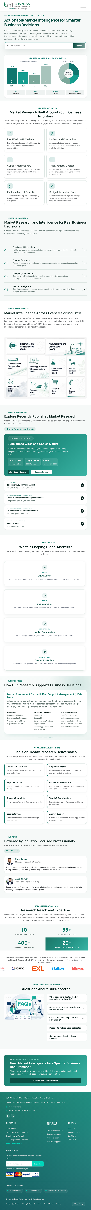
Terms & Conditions (13, 1204)
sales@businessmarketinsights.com (21, 1110)
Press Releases (53, 1138)
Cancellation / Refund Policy (44, 1204)
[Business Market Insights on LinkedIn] (13, 1116)
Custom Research (54, 1134)
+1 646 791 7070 (14, 1107)
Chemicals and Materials (58, 366)
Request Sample (41, 472)
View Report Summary (18, 472)
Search (79, 45)
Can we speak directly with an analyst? (62, 1037)
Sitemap (58, 1204)
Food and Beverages (76, 366)
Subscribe (38, 1164)
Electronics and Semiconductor (25, 346)
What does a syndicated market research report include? (63, 998)
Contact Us (72, 1140)
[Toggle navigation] (83, 5)
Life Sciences (76, 387)
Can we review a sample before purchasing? (63, 1018)
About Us (71, 1128)
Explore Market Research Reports (20, 429)
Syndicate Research (55, 1130)
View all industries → (14, 1143)
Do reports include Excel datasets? (65, 1028)
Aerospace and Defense (16, 386)
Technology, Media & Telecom (17, 1140)
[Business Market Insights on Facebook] (8, 1116)
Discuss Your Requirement (45, 1080)
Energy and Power (38, 388)
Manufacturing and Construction (65, 347)
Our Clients (72, 1136)
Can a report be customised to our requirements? (64, 1008)
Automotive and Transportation (16, 365)
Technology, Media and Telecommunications (38, 366)
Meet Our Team (12, 851)
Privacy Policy (27, 1204)
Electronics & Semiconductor (17, 1132)
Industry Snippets (54, 1142)
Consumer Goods (58, 387)
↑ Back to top (78, 1204)
